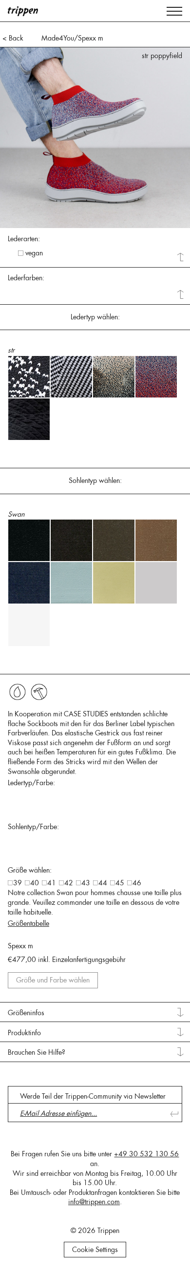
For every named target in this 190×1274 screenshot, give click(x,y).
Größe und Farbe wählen (53, 980)
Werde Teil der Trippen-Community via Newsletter (93, 1096)
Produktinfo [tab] (24, 1032)
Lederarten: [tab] (24, 238)
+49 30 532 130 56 (146, 1153)
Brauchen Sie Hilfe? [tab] (36, 1052)
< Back (12, 38)
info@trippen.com (94, 1201)
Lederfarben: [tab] (26, 277)
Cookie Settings (95, 1249)
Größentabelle (28, 923)
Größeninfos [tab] (26, 1012)
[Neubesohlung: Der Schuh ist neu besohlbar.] (39, 692)
